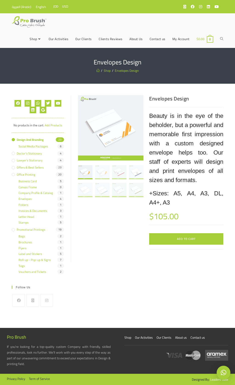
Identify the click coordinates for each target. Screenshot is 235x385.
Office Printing (26, 174)
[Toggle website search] (222, 39)
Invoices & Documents (33, 210)
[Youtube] (58, 103)
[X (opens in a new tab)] (187, 6)
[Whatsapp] (38, 103)
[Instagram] (28, 103)
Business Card (28, 181)
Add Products (53, 125)
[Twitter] (48, 103)
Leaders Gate (219, 379)
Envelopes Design (127, 71)
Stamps (23, 222)
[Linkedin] (33, 110)
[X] (32, 300)
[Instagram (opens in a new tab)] (203, 6)
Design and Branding (30, 139)
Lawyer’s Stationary (29, 160)
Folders (23, 204)
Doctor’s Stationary (29, 153)
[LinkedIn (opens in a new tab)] (211, 6)
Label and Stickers (30, 254)
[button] (223, 372)
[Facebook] (17, 103)
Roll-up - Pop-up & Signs (35, 260)
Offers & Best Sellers (30, 167)
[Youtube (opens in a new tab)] (219, 6)
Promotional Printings (31, 229)
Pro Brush (16, 337)
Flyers (22, 248)
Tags (22, 265)
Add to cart (186, 238)
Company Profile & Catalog (36, 193)
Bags (22, 236)
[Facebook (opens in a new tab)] (195, 6)
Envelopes (25, 199)
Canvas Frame (28, 187)
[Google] (43, 110)
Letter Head (26, 216)
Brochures (25, 242)
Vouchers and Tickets (32, 271)
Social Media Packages (33, 146)
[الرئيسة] (98, 71)
